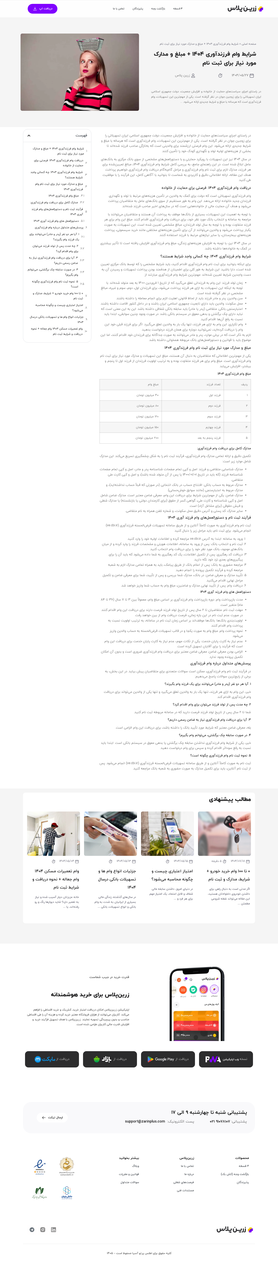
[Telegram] (32, 1230)
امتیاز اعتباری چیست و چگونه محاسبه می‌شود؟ (59, 307)
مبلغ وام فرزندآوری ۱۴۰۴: (63, 196)
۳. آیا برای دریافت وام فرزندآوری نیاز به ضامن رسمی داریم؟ (53, 260)
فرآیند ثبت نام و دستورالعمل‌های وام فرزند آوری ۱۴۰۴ (57, 211)
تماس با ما (118, 9)
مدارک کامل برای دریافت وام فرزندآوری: (54, 203)
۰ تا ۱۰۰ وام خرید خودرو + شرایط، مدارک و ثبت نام (58, 296)
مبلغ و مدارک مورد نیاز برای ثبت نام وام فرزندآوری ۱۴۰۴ (59, 186)
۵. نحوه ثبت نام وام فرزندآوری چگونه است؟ (55, 284)
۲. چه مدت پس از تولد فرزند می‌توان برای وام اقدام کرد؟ (55, 248)
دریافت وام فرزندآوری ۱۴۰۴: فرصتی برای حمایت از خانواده (58, 163)
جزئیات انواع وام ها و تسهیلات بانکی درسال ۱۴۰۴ (56, 319)
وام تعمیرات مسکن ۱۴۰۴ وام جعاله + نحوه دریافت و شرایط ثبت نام (57, 331)
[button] (29, 135)
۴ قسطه (178, 9)
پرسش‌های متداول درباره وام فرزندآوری (59, 228)
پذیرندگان (137, 9)
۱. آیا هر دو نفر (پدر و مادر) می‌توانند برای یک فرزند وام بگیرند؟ (54, 237)
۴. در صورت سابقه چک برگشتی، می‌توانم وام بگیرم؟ (53, 272)
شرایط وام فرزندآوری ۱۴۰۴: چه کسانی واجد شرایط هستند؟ (57, 175)
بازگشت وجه (158, 9)
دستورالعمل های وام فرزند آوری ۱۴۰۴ (56, 221)
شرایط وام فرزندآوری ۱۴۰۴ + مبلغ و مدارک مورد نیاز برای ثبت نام (58, 151)
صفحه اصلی (249, 44)
